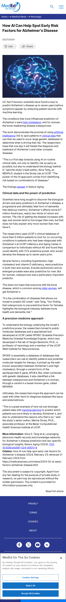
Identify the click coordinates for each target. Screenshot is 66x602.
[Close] (61, 558)
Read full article (55, 491)
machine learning (31, 410)
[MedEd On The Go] (11, 7)
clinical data (49, 135)
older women (49, 288)
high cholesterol (32, 122)
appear (21, 186)
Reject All (30, 585)
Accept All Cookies (30, 593)
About (33, 530)
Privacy (33, 503)
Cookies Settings (30, 577)
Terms (33, 512)
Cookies (33, 521)
